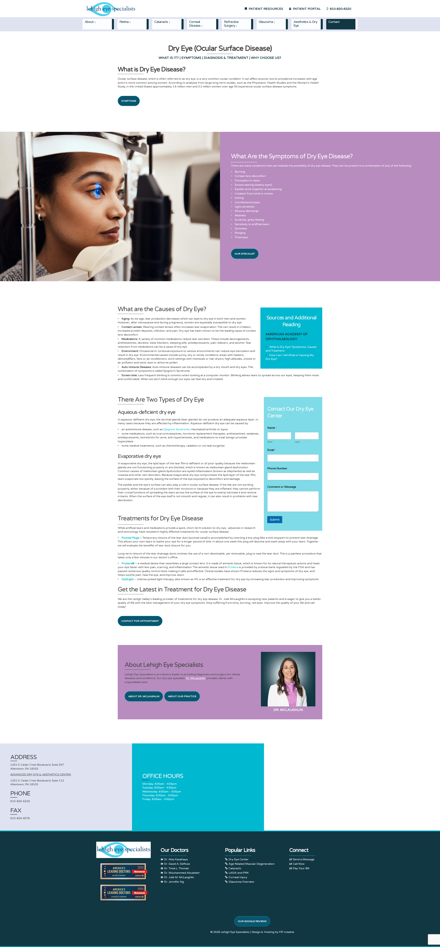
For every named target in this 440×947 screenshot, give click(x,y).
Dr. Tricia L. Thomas (176, 868)
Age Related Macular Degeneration (251, 864)
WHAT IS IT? (169, 58)
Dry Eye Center (239, 859)
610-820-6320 (339, 9)
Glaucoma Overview (241, 881)
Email (271, 450)
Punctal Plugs (130, 537)
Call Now (299, 864)
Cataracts (235, 868)
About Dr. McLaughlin (143, 696)
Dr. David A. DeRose (177, 864)
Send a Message (303, 859)
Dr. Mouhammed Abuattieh (182, 873)
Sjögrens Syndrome (176, 429)
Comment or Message (281, 487)
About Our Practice (182, 696)
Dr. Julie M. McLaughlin (179, 877)
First (269, 441)
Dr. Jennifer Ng (174, 881)
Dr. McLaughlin (196, 678)
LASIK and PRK (239, 873)
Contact (333, 22)
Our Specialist (245, 253)
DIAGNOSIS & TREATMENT (226, 58)
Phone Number (277, 468)
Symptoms (128, 100)
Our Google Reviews (252, 921)
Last (297, 441)
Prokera (233, 567)
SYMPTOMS (191, 58)
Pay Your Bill (301, 868)
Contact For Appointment (140, 621)
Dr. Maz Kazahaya (176, 859)
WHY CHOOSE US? (266, 58)
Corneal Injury (238, 877)
